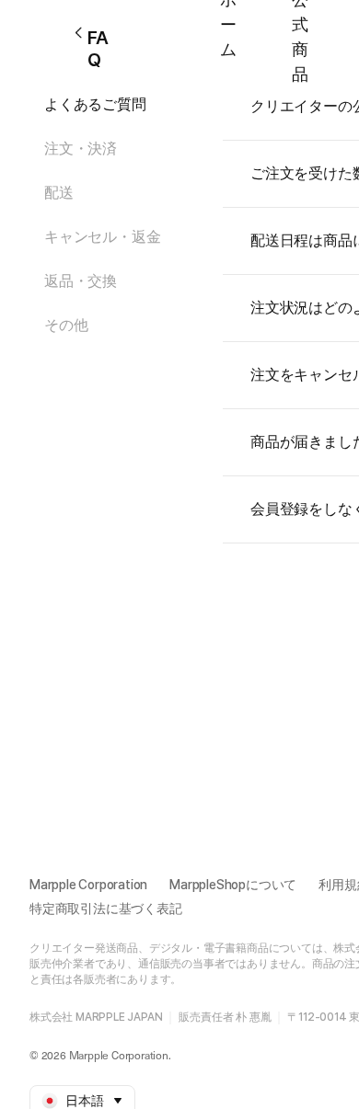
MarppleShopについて (232, 884)
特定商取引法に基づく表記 (105, 908)
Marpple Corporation (88, 884)
